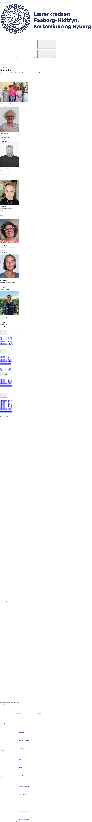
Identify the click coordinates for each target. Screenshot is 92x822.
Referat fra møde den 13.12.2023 (6, 400)
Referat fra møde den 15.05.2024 (6, 386)
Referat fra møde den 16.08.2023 (6, 406)
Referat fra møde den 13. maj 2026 (6, 337)
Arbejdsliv (4, 36)
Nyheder (4, 38)
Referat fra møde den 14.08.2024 (6, 384)
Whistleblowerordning (21, 821)
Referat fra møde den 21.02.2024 (6, 389)
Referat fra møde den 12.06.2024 (6, 385)
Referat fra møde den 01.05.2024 (6, 387)
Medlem (4, 35)
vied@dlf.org (4, 141)
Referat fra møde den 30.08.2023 (6, 405)
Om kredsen (5, 37)
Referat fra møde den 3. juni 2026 (6, 335)
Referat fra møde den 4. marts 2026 (6, 343)
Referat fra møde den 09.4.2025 (5, 365)
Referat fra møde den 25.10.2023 (6, 403)
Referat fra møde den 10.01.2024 (6, 391)
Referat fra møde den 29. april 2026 (6, 338)
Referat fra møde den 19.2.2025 (5, 368)
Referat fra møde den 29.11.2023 (6, 401)
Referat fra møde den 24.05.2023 (6, 408)
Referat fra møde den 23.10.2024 (6, 381)
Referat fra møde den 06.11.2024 (6, 380)
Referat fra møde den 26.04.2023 (6, 409)
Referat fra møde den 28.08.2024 (6, 383)
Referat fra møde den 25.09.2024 (6, 382)
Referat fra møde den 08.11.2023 (6, 402)
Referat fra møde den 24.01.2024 (6, 390)
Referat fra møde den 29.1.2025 (5, 369)
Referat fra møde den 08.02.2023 (6, 412)
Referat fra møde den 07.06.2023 (6, 407)
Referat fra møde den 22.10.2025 (6, 360)
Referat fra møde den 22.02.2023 (6, 411)
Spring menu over (3, 0)
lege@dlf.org (4, 252)
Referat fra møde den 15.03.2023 (6, 410)
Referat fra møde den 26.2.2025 (5, 367)
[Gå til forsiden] (46, 34)
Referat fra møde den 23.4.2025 (5, 364)
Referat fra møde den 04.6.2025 (5, 363)
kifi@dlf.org (4, 215)
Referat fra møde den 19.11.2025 (6, 357)
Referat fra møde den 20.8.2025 (5, 362)
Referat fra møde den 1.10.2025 (5, 361)
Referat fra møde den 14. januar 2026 (6, 347)
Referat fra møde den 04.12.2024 (6, 379)
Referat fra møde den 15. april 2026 (6, 339)
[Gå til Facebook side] (8, 721)
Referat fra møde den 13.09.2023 (6, 404)
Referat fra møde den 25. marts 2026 (6, 341)
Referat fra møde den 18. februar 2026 (6, 344)
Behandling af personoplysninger (11, 821)
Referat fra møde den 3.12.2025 (5, 356)
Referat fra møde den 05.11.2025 (6, 359)
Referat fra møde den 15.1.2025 (5, 370)
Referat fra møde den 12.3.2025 (5, 366)
